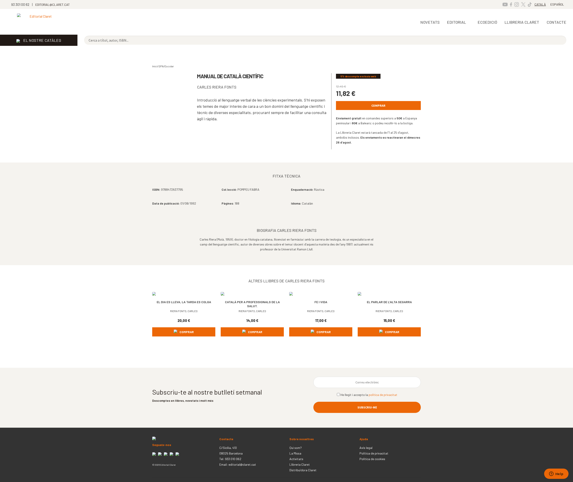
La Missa (295, 453)
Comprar (378, 106)
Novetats (430, 22)
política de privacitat (383, 395)
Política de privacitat (373, 453)
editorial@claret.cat (242, 464)
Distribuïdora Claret (302, 470)
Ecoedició (487, 22)
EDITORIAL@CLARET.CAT (52, 4)
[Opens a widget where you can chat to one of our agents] (556, 474)
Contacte (556, 22)
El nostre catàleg (42, 40)
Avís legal (365, 448)
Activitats (296, 459)
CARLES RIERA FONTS (216, 87)
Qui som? (295, 448)
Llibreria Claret (299, 464)
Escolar (169, 66)
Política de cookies (372, 459)
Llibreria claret (522, 22)
